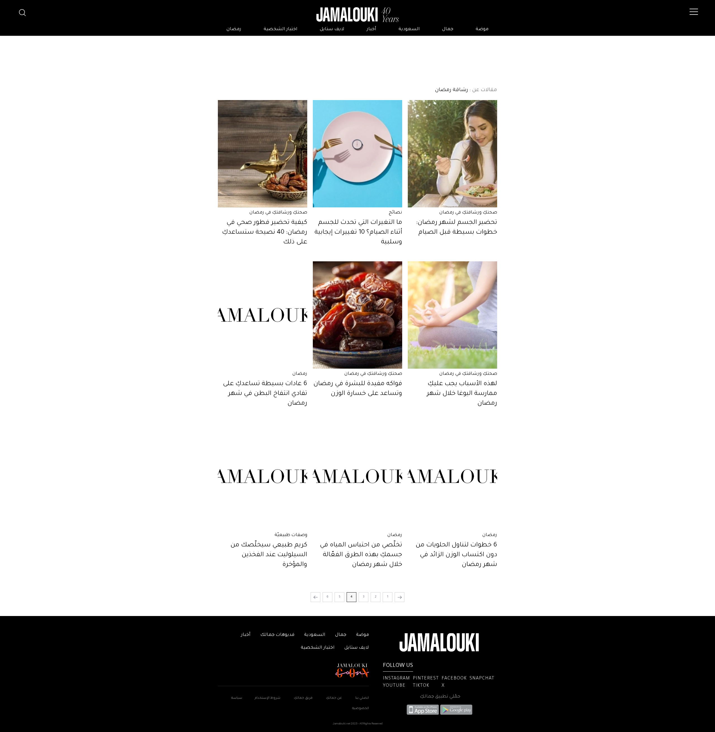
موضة (482, 29)
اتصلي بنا (362, 698)
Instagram (396, 678)
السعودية (409, 29)
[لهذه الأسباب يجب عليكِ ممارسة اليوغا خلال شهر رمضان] (452, 315)
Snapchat (481, 678)
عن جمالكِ (334, 698)
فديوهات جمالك (277, 635)
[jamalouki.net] (357, 15)
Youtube (394, 685)
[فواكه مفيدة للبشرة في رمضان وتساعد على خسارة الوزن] (357, 315)
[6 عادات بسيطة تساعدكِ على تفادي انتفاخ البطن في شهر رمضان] (262, 315)
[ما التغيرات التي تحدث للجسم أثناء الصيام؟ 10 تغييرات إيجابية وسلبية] (357, 153)
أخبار (371, 29)
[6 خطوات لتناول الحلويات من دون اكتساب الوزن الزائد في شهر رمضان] (452, 476)
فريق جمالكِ (303, 698)
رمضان (234, 29)
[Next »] (315, 597)
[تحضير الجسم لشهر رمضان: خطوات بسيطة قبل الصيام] (452, 153)
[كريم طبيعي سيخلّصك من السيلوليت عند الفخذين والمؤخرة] (262, 476)
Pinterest (426, 678)
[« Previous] (399, 597)
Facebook (454, 678)
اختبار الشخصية (280, 29)
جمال (447, 29)
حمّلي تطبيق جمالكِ (440, 696)
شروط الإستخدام (267, 698)
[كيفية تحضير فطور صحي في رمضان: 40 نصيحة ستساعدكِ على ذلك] (262, 153)
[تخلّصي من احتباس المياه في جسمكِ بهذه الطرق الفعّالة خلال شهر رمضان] (357, 476)
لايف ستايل (332, 29)
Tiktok (421, 685)
